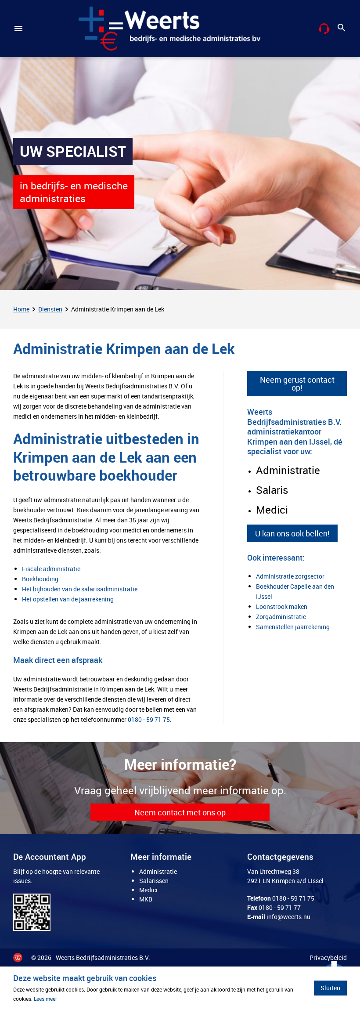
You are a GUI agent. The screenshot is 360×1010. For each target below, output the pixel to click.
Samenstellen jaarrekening (293, 627)
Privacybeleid (328, 957)
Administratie (158, 871)
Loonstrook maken (281, 606)
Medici (148, 890)
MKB (145, 899)
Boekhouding (40, 579)
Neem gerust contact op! (297, 383)
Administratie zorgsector (290, 576)
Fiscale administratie (51, 569)
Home (21, 309)
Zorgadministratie (281, 616)
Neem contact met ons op (180, 812)
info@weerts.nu (288, 916)
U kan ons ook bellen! (292, 533)
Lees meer (45, 998)
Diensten (50, 309)
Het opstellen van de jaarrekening (68, 599)
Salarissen (154, 880)
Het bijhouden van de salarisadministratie (79, 589)
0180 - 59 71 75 (149, 719)
